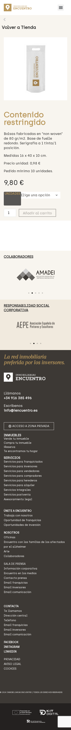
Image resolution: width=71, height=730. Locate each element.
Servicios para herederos (20, 480)
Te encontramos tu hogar (21, 451)
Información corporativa (20, 568)
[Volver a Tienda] (4, 19)
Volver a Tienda (19, 27)
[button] (61, 8)
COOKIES (10, 668)
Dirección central (15, 615)
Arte (6, 551)
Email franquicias (16, 582)
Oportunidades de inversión (22, 525)
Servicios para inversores (20, 466)
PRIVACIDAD (12, 659)
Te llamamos (13, 611)
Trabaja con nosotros (18, 515)
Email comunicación (17, 592)
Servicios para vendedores (21, 471)
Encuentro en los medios (20, 573)
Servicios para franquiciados (23, 461)
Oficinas (9, 537)
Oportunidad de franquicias (22, 520)
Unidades (12, 193)
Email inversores (15, 587)
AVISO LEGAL (12, 664)
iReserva (9, 447)
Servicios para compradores (23, 475)
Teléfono (10, 620)
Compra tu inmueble (17, 443)
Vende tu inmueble (16, 438)
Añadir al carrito (37, 213)
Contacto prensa (15, 578)
